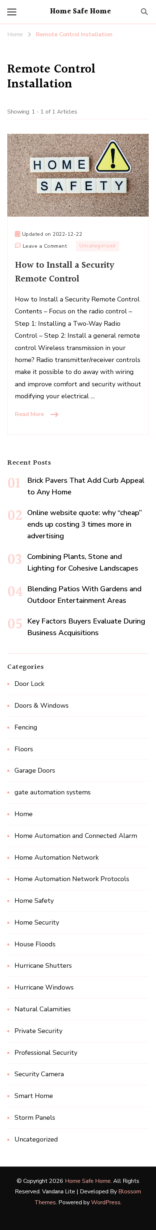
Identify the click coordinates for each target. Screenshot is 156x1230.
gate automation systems (53, 792)
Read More (29, 414)
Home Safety (34, 900)
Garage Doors (35, 770)
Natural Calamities (43, 1009)
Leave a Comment (45, 246)
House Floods (35, 944)
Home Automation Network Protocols (72, 879)
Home (24, 814)
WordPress (105, 1202)
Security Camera (39, 1074)
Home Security (37, 922)
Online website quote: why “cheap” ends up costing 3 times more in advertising (84, 524)
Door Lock (29, 683)
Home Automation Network (57, 857)
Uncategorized (97, 245)
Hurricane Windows (44, 987)
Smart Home (34, 1095)
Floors (24, 749)
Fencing (26, 727)
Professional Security (46, 1052)
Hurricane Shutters (43, 965)
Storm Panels (35, 1117)
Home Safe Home (80, 11)
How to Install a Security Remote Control (64, 272)
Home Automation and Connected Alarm (76, 835)
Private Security (38, 1031)
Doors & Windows (42, 705)
